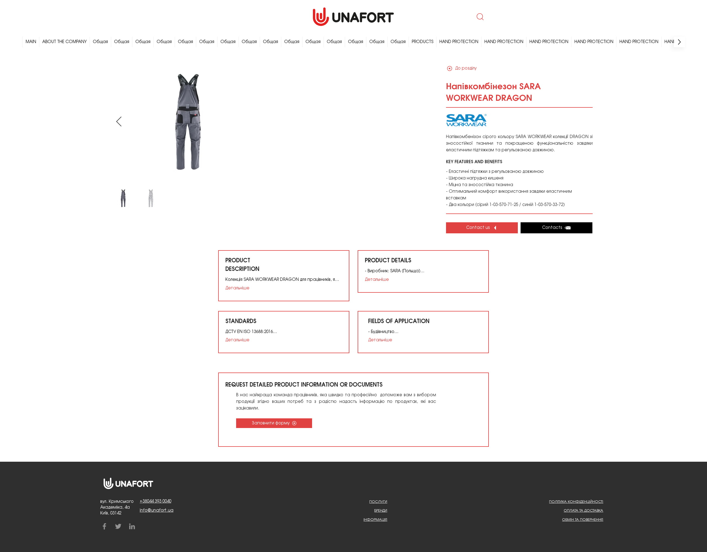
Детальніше (237, 288)
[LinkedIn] (132, 526)
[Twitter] (118, 526)
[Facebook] (104, 526)
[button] (479, 16)
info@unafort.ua (156, 511)
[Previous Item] (119, 122)
